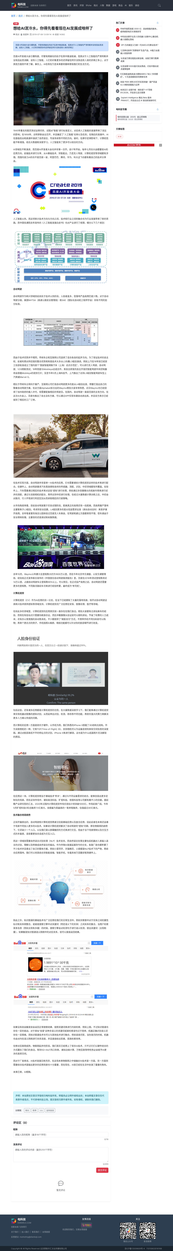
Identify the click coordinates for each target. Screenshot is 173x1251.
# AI (119, 136)
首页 (69, 5)
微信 (27, 1110)
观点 (96, 5)
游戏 (114, 5)
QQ (41, 1110)
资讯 (75, 5)
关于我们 (15, 1232)
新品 (121, 5)
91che (89, 5)
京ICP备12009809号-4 (135, 1248)
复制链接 (50, 1110)
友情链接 (46, 1232)
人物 (102, 5)
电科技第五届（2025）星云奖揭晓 (132, 118)
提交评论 (102, 1170)
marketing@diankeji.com (30, 1237)
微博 (34, 1110)
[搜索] (159, 5)
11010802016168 (154, 1248)
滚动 (137, 5)
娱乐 (131, 5)
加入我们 (25, 1232)
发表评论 (17, 1144)
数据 (108, 5)
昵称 (15, 1129)
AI (126, 5)
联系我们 (35, 1232)
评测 (82, 5)
